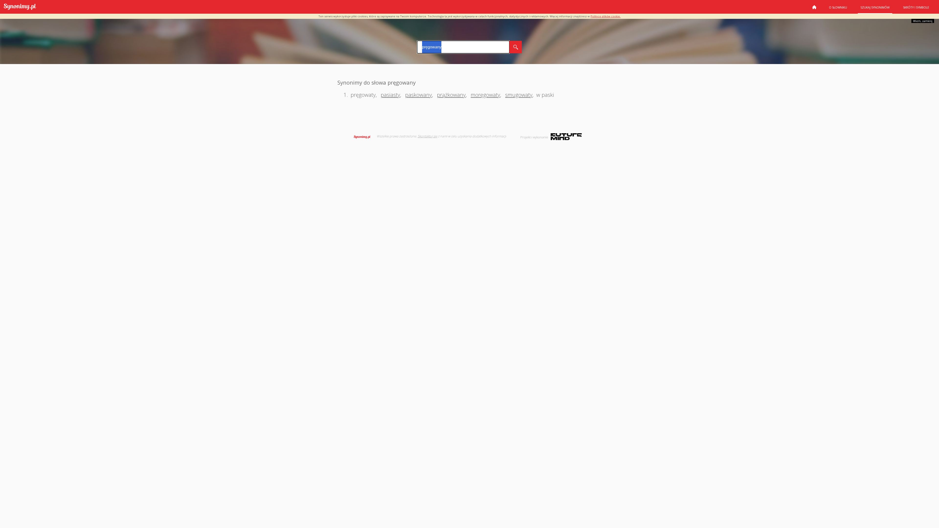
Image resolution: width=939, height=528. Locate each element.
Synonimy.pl (20, 7)
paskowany (418, 94)
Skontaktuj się (427, 136)
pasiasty (390, 94)
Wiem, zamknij (922, 21)
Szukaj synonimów (875, 7)
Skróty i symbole (916, 7)
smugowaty (518, 94)
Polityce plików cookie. (606, 16)
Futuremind (566, 136)
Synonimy (364, 137)
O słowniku (838, 7)
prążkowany (451, 94)
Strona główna (814, 9)
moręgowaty (485, 94)
